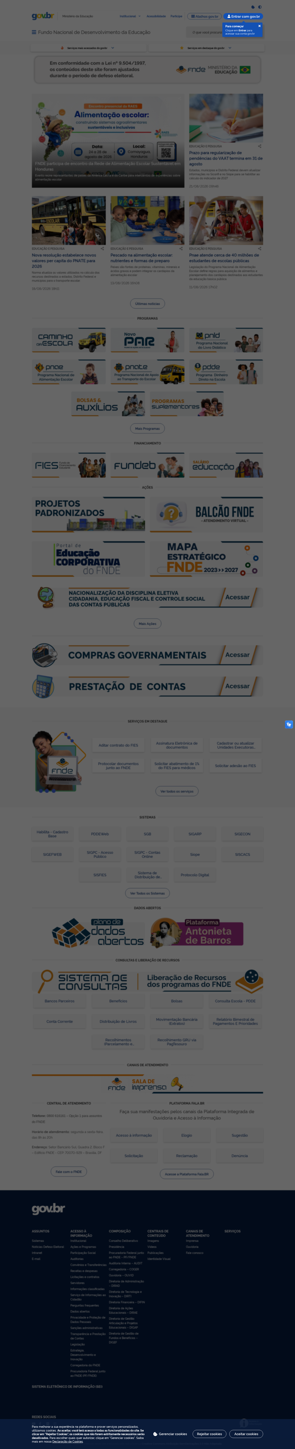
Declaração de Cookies (67, 1441)
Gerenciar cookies (173, 1434)
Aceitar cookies (246, 1434)
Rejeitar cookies (209, 1434)
